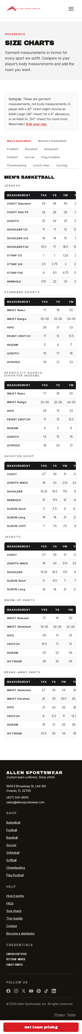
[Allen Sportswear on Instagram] (16, 991)
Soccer (11, 845)
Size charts (13, 911)
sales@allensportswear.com (25, 802)
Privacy (60, 1014)
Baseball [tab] (31, 149)
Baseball (12, 837)
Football (11, 830)
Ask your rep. (36, 124)
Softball (11, 860)
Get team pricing (41, 1027)
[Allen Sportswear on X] (23, 991)
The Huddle (14, 918)
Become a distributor (20, 933)
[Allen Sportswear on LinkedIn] (54, 991)
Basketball (13, 822)
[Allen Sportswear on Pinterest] (39, 991)
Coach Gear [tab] (41, 165)
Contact (11, 926)
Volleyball (13, 852)
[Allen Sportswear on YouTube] (31, 991)
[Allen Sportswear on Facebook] (8, 991)
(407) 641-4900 (17, 797)
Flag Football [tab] (50, 157)
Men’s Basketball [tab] (19, 140)
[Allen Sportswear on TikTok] (46, 991)
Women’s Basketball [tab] (52, 140)
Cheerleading (15, 867)
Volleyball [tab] (51, 149)
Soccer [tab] (30, 157)
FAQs (9, 903)
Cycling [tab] (61, 165)
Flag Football (15, 875)
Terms (71, 1014)
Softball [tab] (12, 157)
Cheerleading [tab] (16, 165)
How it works (15, 896)
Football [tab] (12, 149)
